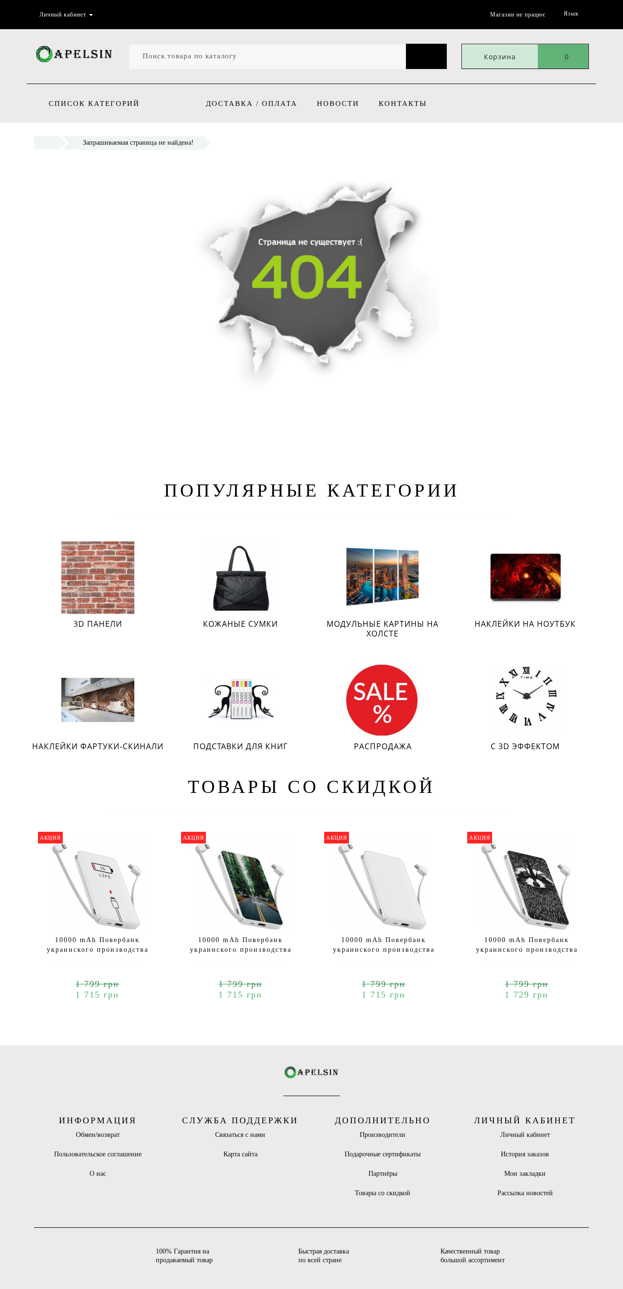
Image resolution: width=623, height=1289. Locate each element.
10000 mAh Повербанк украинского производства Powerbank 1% (97, 949)
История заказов (525, 1154)
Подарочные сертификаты (383, 1154)
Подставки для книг (240, 746)
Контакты (403, 103)
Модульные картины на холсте (383, 629)
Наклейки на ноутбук (525, 624)
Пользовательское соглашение (98, 1154)
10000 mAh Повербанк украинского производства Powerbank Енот (527, 949)
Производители (382, 1134)
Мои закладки (525, 1173)
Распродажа (383, 746)
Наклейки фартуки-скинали (98, 746)
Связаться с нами (240, 1134)
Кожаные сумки (240, 624)
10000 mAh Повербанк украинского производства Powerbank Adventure (241, 949)
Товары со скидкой (382, 1193)
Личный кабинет (525, 1134)
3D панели (97, 624)
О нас (98, 1173)
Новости (338, 103)
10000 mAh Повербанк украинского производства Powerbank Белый (384, 949)
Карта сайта (240, 1154)
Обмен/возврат (98, 1134)
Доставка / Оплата (251, 103)
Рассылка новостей (525, 1193)
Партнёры (382, 1173)
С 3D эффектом (525, 746)
